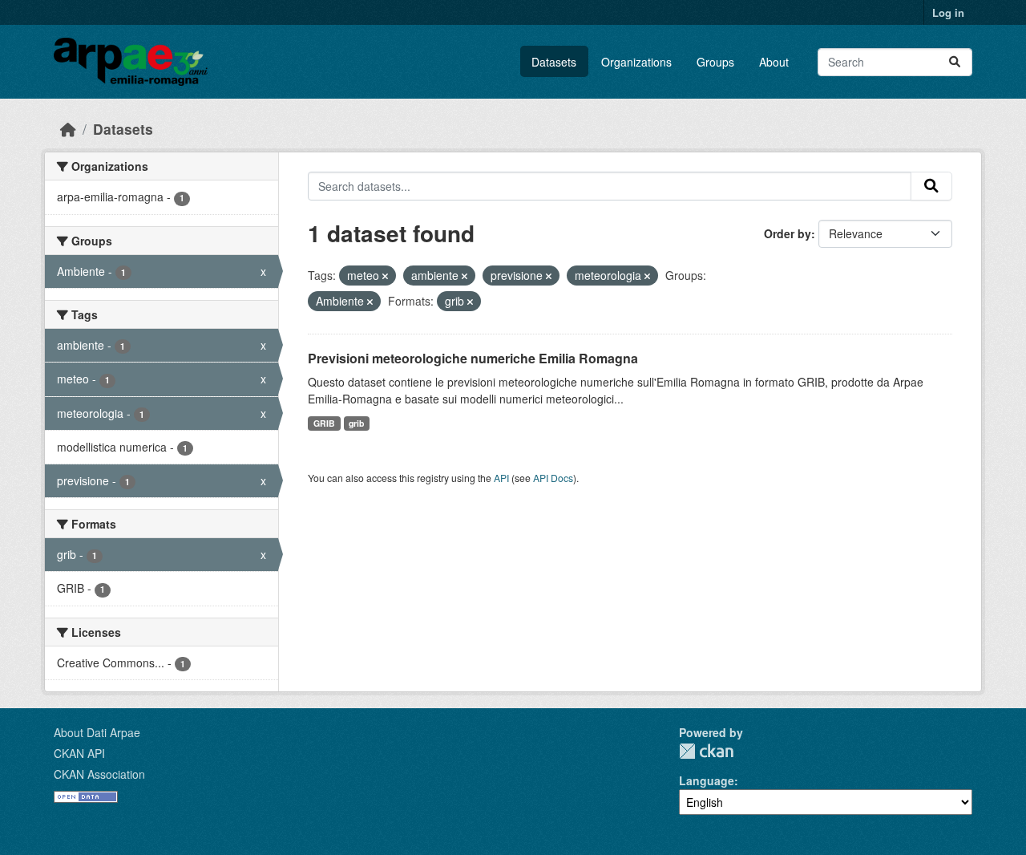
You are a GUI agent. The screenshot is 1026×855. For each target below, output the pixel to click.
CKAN (706, 751)
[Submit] (955, 62)
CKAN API (79, 753)
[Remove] (385, 275)
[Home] (68, 129)
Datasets (553, 62)
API (501, 477)
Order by (787, 233)
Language (706, 780)
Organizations (636, 62)
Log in (948, 12)
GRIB (324, 423)
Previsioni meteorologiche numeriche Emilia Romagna (473, 358)
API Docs (553, 477)
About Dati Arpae (97, 732)
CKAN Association (99, 774)
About (774, 62)
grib (356, 423)
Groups (715, 62)
